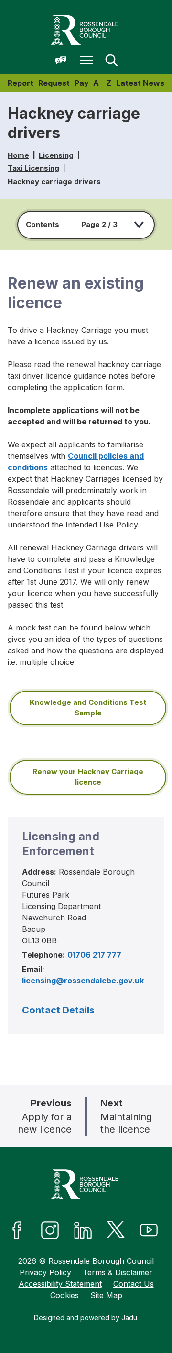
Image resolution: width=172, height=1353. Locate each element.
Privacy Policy (45, 1272)
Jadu (129, 1317)
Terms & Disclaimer (117, 1272)
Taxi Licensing (33, 168)
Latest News (140, 83)
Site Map (106, 1295)
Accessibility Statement (60, 1284)
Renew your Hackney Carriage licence (87, 777)
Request (54, 83)
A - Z (102, 83)
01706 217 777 (94, 955)
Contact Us (133, 1284)
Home (18, 155)
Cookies (64, 1295)
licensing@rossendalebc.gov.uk (83, 980)
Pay (82, 83)
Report (20, 83)
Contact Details (58, 1010)
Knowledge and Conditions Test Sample (88, 708)
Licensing (56, 155)
